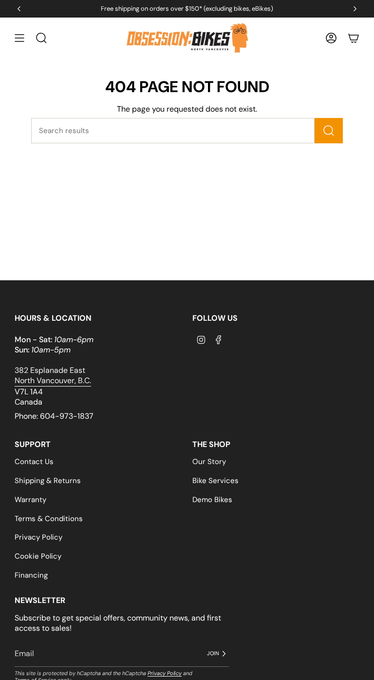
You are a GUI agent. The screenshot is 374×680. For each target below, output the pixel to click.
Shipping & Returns (48, 481)
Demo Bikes (212, 500)
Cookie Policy (38, 556)
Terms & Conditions (49, 519)
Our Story (209, 461)
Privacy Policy (38, 537)
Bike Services (215, 481)
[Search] (329, 130)
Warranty (30, 500)
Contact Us (34, 461)
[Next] (355, 8)
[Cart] (353, 38)
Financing (31, 575)
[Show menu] (19, 38)
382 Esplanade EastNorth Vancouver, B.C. (53, 375)
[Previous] (19, 8)
